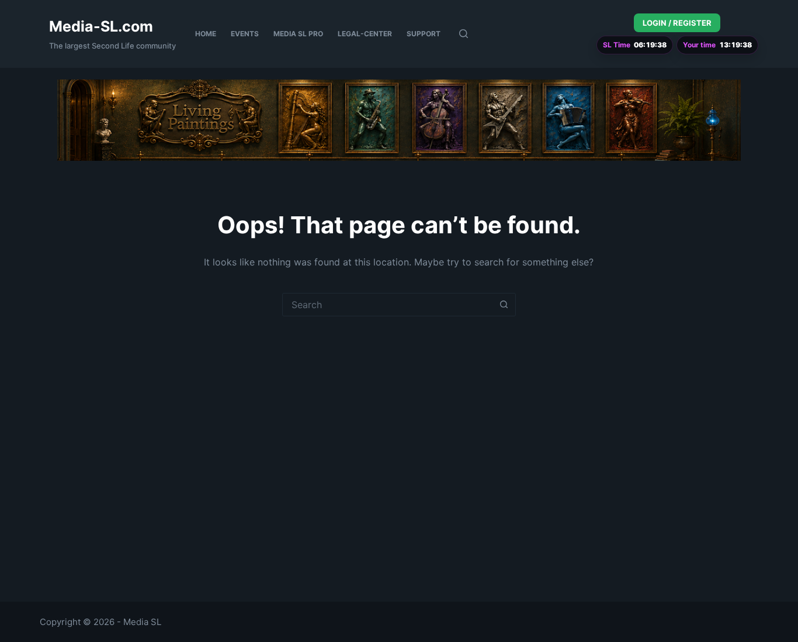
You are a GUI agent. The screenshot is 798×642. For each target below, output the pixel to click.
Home (205, 33)
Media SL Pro (298, 33)
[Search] (463, 33)
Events (245, 33)
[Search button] (504, 305)
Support (423, 33)
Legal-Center (365, 33)
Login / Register (677, 22)
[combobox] (388, 304)
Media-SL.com (101, 26)
